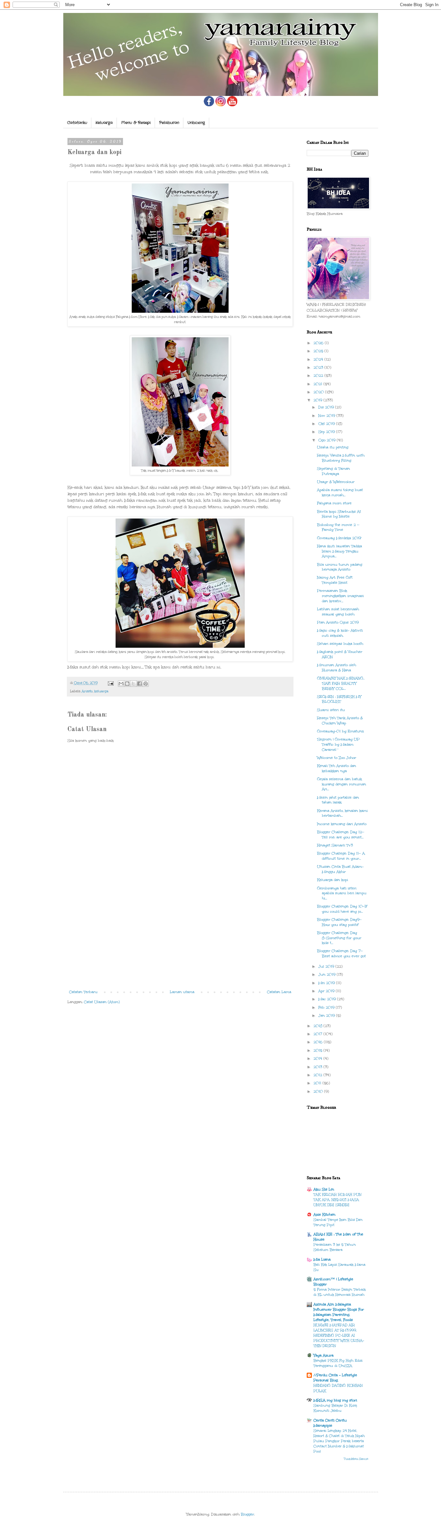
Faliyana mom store (334, 503)
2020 (319, 392)
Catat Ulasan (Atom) (102, 1002)
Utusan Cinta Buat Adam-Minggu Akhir (340, 869)
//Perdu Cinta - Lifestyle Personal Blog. (335, 1378)
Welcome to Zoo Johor (336, 757)
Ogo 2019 (327, 440)
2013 (318, 1066)
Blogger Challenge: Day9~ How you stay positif (339, 922)
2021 (318, 384)
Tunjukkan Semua (356, 1459)
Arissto (87, 691)
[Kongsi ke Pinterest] (145, 683)
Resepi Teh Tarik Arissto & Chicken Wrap (340, 721)
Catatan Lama (279, 992)
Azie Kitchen (324, 1214)
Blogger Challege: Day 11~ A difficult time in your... (341, 856)
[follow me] (220, 104)
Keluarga (104, 122)
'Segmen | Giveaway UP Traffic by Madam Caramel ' (338, 744)
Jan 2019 (327, 1015)
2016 (318, 1042)
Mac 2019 (327, 999)
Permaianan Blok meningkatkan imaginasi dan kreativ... (340, 595)
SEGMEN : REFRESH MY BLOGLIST (339, 699)
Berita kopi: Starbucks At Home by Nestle (339, 514)
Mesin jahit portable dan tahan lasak (338, 800)
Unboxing (196, 122)
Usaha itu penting (332, 447)
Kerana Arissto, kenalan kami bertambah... (342, 813)
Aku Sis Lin (323, 1189)
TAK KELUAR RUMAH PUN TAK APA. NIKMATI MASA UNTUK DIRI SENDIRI (337, 1199)
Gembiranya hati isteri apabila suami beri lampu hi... (341, 893)
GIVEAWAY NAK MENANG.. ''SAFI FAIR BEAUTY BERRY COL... (340, 683)
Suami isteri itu (331, 709)
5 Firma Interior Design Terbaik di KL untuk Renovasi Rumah (339, 1292)
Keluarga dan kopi (332, 879)
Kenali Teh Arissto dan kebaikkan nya (336, 768)
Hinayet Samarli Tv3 (335, 845)
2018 (318, 1025)
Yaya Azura (323, 1355)
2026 (319, 343)
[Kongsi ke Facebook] (139, 683)
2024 (318, 359)
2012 (318, 1075)
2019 (318, 400)
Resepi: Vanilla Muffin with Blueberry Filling (340, 458)
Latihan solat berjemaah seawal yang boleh (338, 612)
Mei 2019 (327, 982)
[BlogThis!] (127, 683)
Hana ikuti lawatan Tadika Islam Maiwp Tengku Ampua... (339, 551)
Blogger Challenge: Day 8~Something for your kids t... (339, 937)
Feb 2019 (327, 1007)
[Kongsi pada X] (133, 683)
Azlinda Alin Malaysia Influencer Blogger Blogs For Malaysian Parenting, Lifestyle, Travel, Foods (338, 1312)
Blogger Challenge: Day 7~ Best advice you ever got (341, 953)
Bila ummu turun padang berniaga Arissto (339, 567)
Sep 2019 (327, 431)
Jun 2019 (327, 974)
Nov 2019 (327, 415)
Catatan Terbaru (83, 992)
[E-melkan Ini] (121, 683)
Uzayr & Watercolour (335, 481)
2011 (318, 1083)
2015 (318, 1050)
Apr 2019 (327, 991)
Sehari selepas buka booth (340, 643)
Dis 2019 (326, 407)
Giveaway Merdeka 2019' (339, 538)
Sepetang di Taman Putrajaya (333, 471)
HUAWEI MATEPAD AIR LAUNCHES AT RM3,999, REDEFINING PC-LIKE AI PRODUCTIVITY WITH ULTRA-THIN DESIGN (338, 1335)
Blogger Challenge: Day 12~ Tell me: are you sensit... (340, 835)
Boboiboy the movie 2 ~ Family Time (338, 527)
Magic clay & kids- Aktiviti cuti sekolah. (340, 633)
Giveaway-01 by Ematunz (340, 731)
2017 (318, 1034)
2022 (318, 375)
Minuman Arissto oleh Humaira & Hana (336, 668)
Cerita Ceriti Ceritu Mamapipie (330, 1423)
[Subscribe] (232, 104)
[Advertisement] (180, 935)
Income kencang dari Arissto (341, 824)
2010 (318, 1091)
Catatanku (77, 122)
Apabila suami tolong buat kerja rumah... (340, 492)
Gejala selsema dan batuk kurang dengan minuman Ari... (341, 784)
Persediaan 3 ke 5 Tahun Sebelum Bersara (334, 1247)
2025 (318, 351)
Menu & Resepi (136, 122)
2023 (318, 367)
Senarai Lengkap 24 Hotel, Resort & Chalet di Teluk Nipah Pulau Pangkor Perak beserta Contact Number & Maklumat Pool (339, 1441)
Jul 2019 (326, 966)
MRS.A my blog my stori (335, 1400)
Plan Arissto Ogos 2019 (338, 622)
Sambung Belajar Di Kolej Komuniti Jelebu (335, 1408)
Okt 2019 (327, 423)
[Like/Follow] (209, 104)
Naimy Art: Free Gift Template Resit (335, 580)
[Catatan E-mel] (110, 683)
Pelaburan (169, 122)
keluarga (101, 691)
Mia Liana (322, 1259)
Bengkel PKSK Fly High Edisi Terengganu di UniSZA (338, 1363)
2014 (318, 1058)
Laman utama (182, 992)
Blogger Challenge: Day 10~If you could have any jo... (342, 909)
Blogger (247, 1514)
